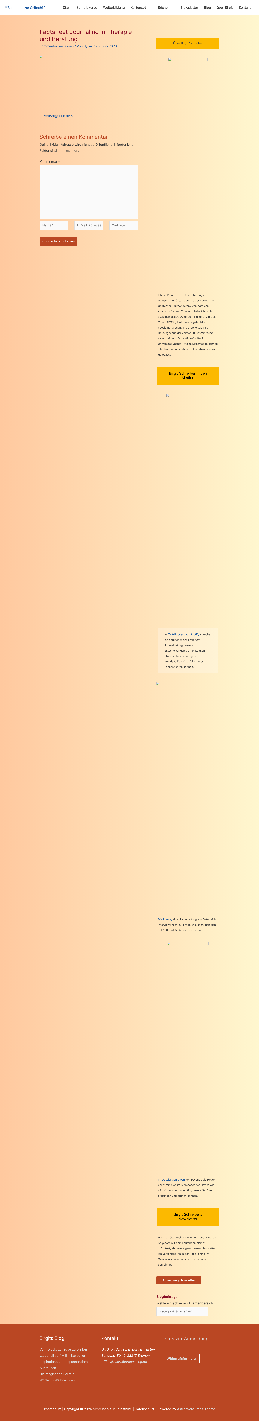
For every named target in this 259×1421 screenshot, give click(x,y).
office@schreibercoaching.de (124, 1362)
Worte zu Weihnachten (57, 1380)
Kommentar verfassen (57, 46)
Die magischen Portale (57, 1374)
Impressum (52, 1409)
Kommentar (50, 162)
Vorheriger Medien (56, 116)
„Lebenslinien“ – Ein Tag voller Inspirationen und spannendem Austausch (64, 1362)
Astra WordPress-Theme (196, 1409)
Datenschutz (145, 1409)
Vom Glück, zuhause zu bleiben (64, 1349)
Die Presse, (165, 919)
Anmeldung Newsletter (178, 1280)
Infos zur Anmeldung (186, 1338)
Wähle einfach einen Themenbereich (184, 1300)
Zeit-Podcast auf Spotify (184, 634)
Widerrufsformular (182, 1358)
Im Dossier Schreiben (171, 1179)
